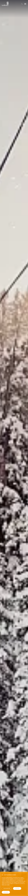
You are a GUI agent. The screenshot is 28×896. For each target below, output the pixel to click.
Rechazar (6, 892)
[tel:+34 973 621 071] (22, 4)
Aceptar (17, 888)
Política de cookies (6, 884)
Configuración (6, 888)
